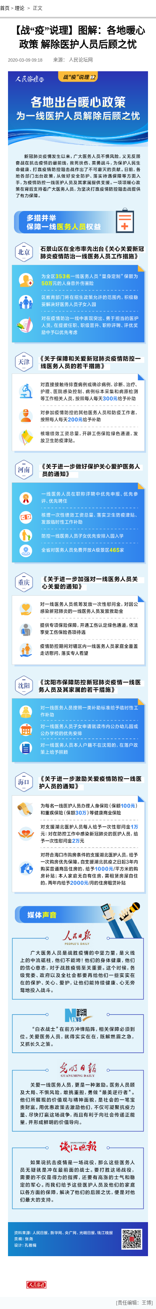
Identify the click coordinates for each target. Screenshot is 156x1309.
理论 (19, 8)
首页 (5, 8)
